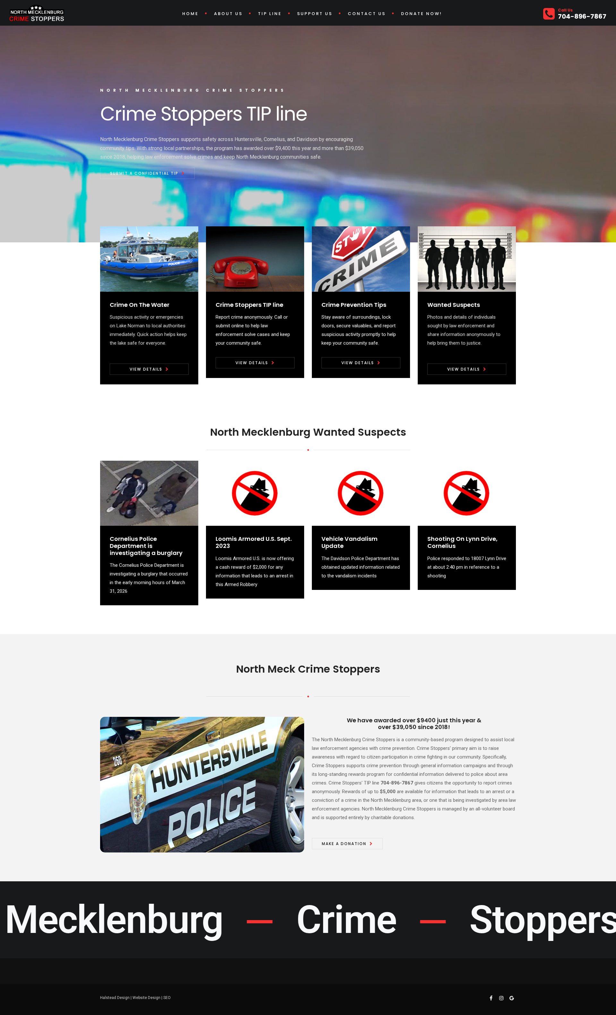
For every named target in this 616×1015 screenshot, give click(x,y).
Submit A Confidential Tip (144, 173)
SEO (167, 997)
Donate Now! (421, 14)
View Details (146, 369)
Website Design (146, 997)
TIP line (371, 783)
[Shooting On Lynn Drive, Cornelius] (467, 493)
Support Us (314, 14)
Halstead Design (115, 997)
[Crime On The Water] (149, 259)
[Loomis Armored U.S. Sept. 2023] (255, 493)
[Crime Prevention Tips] (361, 259)
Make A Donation (344, 843)
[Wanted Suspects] (467, 259)
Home (190, 14)
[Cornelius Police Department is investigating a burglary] (149, 493)
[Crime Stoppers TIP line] (255, 259)
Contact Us (367, 14)
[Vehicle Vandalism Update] (361, 493)
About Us (228, 14)
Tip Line (270, 14)
